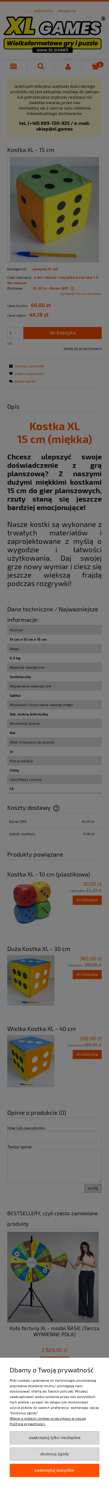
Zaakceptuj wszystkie (54, 1470)
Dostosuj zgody (54, 1454)
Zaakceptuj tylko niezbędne (55, 1437)
